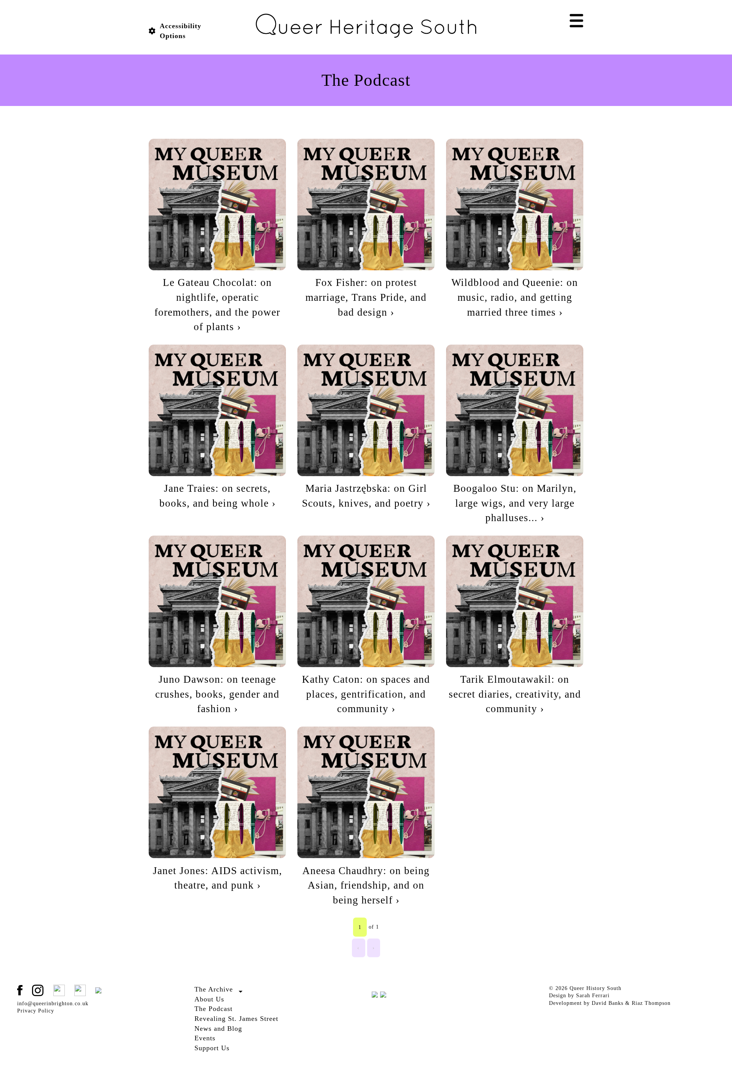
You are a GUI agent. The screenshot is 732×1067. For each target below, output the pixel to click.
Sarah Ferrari (593, 995)
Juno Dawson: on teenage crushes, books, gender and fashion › (217, 694)
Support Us (212, 1048)
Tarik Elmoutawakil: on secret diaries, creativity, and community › (515, 694)
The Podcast (213, 1008)
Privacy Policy (35, 1011)
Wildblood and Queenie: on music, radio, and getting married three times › (514, 297)
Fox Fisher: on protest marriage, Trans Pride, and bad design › (366, 297)
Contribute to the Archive (226, 998)
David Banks (607, 1003)
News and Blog (218, 1028)
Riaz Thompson (651, 1003)
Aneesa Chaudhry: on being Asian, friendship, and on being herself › (366, 885)
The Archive (213, 989)
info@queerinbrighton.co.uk (52, 1003)
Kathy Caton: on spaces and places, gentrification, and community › (366, 694)
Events (204, 1038)
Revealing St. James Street (236, 1018)
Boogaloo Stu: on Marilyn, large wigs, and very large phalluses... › (514, 503)
